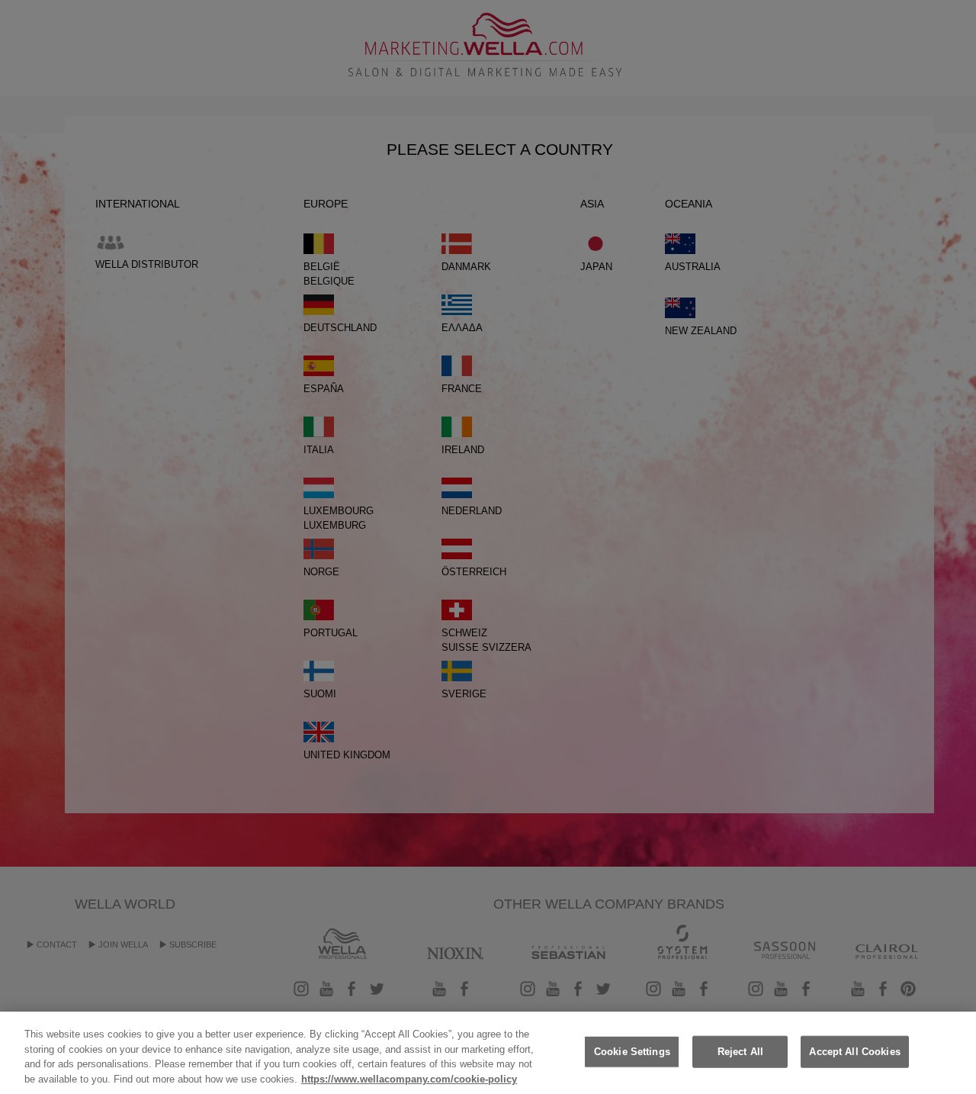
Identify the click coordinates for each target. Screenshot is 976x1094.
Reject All (740, 1051)
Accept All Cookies (854, 1051)
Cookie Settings (632, 1051)
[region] (488, 1053)
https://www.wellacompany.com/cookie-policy (409, 1078)
